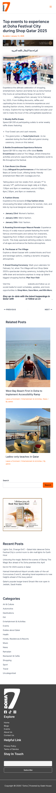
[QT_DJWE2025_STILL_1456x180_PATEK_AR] (28, 43)
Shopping (7, 660)
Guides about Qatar (11, 630)
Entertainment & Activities (31, 399)
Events (6, 626)
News (45, 399)
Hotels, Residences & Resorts (16, 639)
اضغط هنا (7, 50)
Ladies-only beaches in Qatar (22, 456)
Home (6, 722)
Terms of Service (11, 749)
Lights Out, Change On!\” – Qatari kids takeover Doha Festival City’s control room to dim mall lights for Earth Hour (27, 552)
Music (5, 643)
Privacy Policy (10, 746)
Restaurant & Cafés (11, 656)
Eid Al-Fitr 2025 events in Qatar (17, 567)
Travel (5, 669)
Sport (5, 664)
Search (6, 480)
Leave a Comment (13, 399)
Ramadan (7, 651)
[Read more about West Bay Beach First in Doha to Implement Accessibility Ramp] (28, 357)
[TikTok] (10, 712)
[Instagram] (14, 712)
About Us (8, 732)
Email (6, 759)
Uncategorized (9, 673)
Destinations (8, 613)
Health (6, 634)
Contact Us (9, 735)
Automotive (8, 608)
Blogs (6, 726)
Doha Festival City (19, 284)
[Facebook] (5, 712)
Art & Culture (8, 604)
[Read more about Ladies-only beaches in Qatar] (28, 430)
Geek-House (45, 786)
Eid (4, 617)
